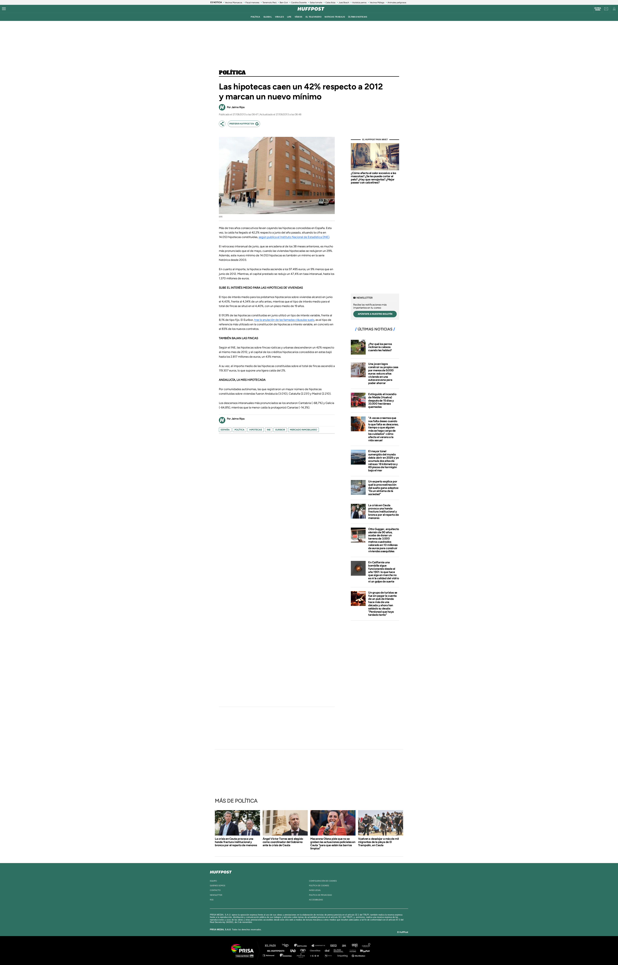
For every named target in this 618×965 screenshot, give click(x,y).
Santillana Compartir (320, 946)
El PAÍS (272, 946)
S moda (329, 955)
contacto (215, 890)
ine (269, 429)
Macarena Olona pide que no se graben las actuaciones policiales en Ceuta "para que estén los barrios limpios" (332, 843)
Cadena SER (333, 946)
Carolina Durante (299, 2)
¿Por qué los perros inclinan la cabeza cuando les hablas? (380, 347)
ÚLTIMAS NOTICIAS (357, 17)
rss (211, 900)
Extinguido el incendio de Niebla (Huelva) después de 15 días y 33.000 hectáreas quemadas (382, 400)
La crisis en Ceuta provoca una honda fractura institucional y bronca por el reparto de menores (383, 511)
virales (279, 17)
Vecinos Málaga (377, 2)
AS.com (343, 946)
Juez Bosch (344, 2)
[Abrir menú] (4, 9)
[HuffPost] (221, 871)
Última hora (597, 9)
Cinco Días (316, 950)
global (267, 17)
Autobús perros (359, 2)
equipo (213, 881)
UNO (294, 950)
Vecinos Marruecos (233, 2)
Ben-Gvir (284, 2)
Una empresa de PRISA (243, 948)
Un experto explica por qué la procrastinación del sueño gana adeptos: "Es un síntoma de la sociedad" (383, 488)
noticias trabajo (335, 17)
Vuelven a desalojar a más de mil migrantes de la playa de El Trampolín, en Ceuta (378, 842)
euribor (280, 429)
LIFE (289, 17)
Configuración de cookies (323, 881)
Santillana (303, 946)
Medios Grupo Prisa (243, 956)
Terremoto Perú (269, 2)
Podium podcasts (301, 955)
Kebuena (363, 950)
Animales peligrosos (397, 2)
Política (232, 72)
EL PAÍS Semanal (340, 950)
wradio (304, 950)
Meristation (359, 955)
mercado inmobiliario (303, 429)
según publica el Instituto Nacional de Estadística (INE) (294, 237)
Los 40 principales (288, 946)
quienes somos (217, 885)
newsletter (216, 895)
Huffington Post (276, 950)
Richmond (270, 955)
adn (354, 946)
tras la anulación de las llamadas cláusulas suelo (284, 320)
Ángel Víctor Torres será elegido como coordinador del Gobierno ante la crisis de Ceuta (283, 842)
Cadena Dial (328, 950)
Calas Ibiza (330, 2)
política (255, 17)
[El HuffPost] (310, 9)
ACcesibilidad (316, 900)
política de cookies (319, 885)
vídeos (298, 17)
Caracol (366, 946)
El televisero (314, 17)
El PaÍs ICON (315, 955)
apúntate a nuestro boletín (375, 314)
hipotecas (255, 429)
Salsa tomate (316, 2)
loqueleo (343, 955)
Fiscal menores (252, 2)
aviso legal (315, 890)
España (225, 429)
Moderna (286, 955)
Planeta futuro (352, 950)
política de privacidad (320, 895)
